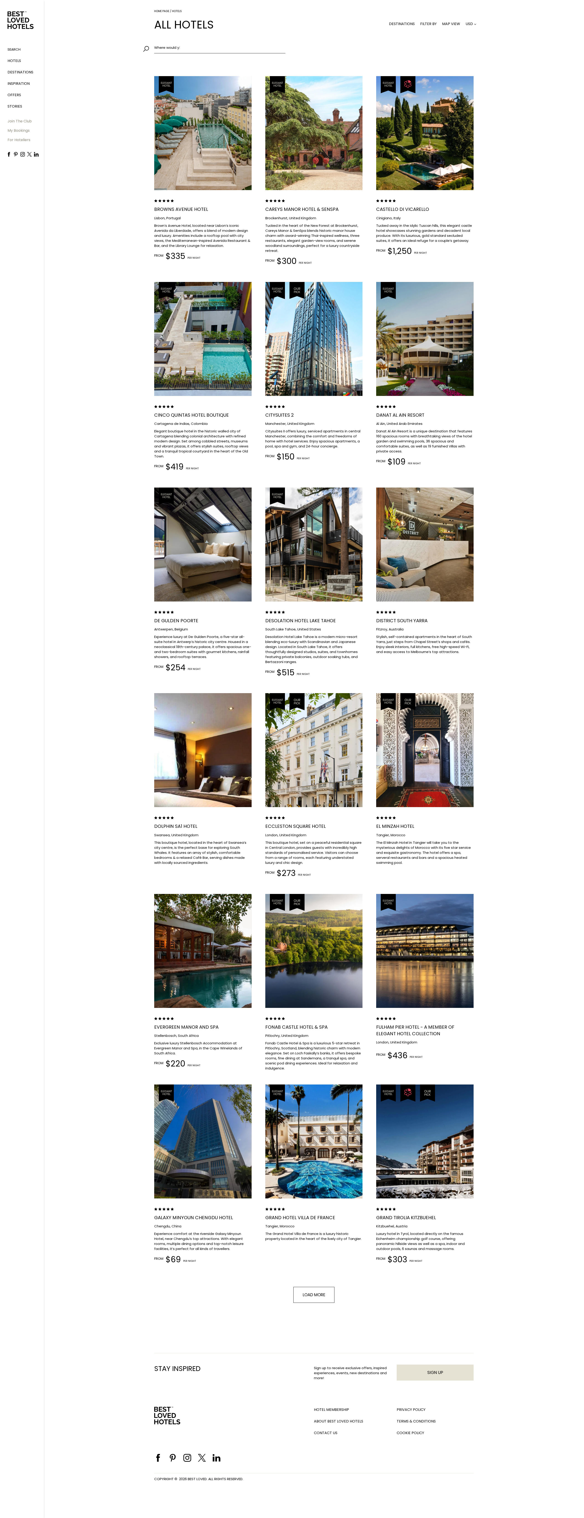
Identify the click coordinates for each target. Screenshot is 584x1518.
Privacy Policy (411, 1409)
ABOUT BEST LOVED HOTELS (338, 1421)
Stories (15, 106)
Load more (314, 1295)
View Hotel (178, 167)
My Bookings (19, 130)
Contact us (325, 1432)
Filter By (428, 23)
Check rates (227, 167)
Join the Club (20, 121)
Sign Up (435, 1372)
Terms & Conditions (416, 1421)
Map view (451, 23)
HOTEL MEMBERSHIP (331, 1409)
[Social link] (8, 154)
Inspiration (19, 83)
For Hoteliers (19, 139)
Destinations (20, 72)
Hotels (14, 60)
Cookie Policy (410, 1432)
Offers (14, 95)
